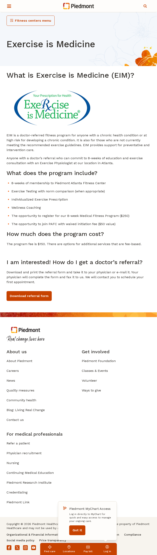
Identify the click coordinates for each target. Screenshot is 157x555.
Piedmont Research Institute (29, 482)
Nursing (13, 463)
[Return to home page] (78, 6)
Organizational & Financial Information (34, 534)
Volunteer (89, 380)
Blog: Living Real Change (26, 410)
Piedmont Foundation (99, 361)
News (11, 380)
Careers (13, 371)
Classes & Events (95, 371)
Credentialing (17, 492)
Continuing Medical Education (30, 473)
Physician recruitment (24, 453)
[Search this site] (145, 6)
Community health (21, 400)
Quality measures (20, 390)
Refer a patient (18, 443)
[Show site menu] (9, 6)
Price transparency (52, 540)
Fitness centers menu (33, 20)
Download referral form (29, 296)
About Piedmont (19, 361)
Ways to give (91, 390)
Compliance (132, 534)
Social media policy (20, 540)
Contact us (15, 420)
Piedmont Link (18, 502)
